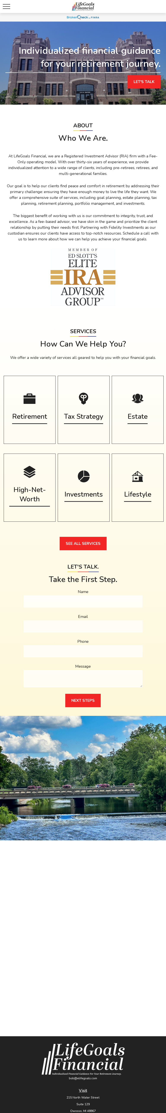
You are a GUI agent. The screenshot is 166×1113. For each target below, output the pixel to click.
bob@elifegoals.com (83, 1078)
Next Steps (83, 700)
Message (83, 666)
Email (83, 616)
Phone (83, 641)
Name (83, 591)
